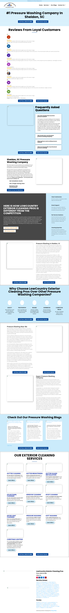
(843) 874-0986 (43, 573)
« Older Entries (9, 445)
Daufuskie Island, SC (49, 586)
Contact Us (61, 5)
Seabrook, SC (45, 588)
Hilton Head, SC (52, 582)
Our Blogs (54, 5)
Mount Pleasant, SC (52, 592)
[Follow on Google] (43, 577)
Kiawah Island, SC (50, 591)
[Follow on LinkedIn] (41, 577)
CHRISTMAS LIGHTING (15, 539)
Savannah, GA (50, 584)
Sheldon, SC (56, 588)
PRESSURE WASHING (33, 516)
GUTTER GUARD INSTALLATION (51, 474)
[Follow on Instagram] (37, 577)
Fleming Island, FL (46, 605)
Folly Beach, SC (47, 593)
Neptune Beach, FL (48, 603)
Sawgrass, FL (43, 607)
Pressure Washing (16, 431)
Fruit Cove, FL (44, 602)
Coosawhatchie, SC (50, 589)
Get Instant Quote (42, 21)
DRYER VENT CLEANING (11, 516)
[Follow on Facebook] (39, 577)
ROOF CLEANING (52, 495)
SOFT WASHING (51, 516)
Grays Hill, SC (43, 589)
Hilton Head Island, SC (48, 587)
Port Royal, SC (53, 583)
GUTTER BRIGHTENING (34, 473)
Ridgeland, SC (41, 586)
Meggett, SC (53, 593)
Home (41, 5)
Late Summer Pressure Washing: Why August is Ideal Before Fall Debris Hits (34, 426)
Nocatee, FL (38, 602)
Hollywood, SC (56, 595)
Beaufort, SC (38, 584)
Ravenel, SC (39, 596)
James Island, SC (39, 593)
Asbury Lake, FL (46, 606)
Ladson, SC (43, 595)
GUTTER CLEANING (14, 473)
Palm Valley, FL (49, 607)
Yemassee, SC (56, 586)
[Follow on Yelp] (46, 577)
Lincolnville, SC (39, 597)
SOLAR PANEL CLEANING (12, 495)
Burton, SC (39, 588)
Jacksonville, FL (54, 605)
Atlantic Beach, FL (39, 603)
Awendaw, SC (45, 596)
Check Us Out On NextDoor (15, 190)
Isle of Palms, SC (44, 592)
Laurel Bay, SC (56, 587)
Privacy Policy (53, 610)
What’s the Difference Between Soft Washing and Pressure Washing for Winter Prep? (14, 428)
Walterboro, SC (40, 587)
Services (46, 5)
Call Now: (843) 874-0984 (11, 228)
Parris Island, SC (46, 583)
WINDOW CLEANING (33, 495)
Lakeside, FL (52, 606)
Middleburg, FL (39, 606)
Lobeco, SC (51, 588)
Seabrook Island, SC (42, 591)
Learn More (11, 480)
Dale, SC (38, 589)
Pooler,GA (44, 584)
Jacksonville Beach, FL (52, 602)
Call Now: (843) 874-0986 (25, 21)
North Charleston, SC (53, 596)
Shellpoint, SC (39, 583)
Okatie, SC (38, 582)
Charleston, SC (46, 597)
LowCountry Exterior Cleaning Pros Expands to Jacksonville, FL (54, 426)
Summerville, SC (49, 595)
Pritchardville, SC (44, 582)
